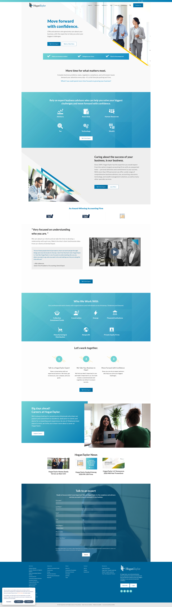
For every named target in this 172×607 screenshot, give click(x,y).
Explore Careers (38, 433)
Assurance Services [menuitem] (33, 580)
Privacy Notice (20, 593)
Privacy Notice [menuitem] (78, 604)
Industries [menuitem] (104, 5)
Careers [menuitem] (116, 5)
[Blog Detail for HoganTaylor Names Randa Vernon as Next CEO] (58, 463)
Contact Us (138, 5)
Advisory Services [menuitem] (32, 568)
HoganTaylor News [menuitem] (106, 568)
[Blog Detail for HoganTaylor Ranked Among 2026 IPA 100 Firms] (86, 463)
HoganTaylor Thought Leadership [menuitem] (109, 570)
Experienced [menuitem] (86, 572)
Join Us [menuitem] (85, 568)
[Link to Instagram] (131, 591)
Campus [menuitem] (85, 570)
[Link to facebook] (121, 591)
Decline (28, 601)
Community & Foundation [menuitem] (70, 570)
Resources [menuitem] (123, 5)
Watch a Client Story (69, 44)
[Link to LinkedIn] (127, 591)
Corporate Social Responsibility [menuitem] (108, 604)
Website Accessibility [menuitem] (97, 604)
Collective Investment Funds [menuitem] (53, 568)
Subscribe (125, 585)
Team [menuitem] (111, 5)
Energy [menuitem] (48, 572)
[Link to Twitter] (124, 591)
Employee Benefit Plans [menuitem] (34, 582)
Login (133, 585)
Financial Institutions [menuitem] (51, 573)
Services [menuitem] (96, 5)
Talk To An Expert (54, 44)
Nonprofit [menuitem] (49, 577)
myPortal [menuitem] (67, 575)
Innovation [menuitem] (67, 573)
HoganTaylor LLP (64, 604)
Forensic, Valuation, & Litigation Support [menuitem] (35, 570)
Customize (8, 601)
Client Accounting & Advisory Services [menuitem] (35, 574)
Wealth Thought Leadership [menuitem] (108, 572)
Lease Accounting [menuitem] (32, 584)
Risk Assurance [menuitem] (32, 585)
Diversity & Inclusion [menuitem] (69, 572)
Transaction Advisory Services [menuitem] (35, 578)
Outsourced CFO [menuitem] (32, 576)
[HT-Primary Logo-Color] (37, 5)
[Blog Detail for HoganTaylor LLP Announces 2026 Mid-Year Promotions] (113, 463)
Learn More (113, 187)
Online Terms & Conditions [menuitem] (87, 604)
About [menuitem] (89, 5)
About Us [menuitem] (67, 568)
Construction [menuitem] (50, 570)
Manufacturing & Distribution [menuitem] (53, 575)
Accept (18, 601)
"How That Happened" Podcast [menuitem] (108, 573)
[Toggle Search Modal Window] (130, 5)
